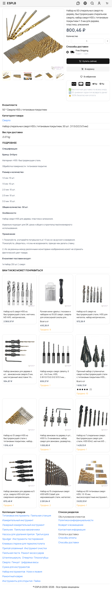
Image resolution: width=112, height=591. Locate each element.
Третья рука (42, 534)
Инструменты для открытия (17, 581)
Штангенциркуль (11, 557)
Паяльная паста (11, 553)
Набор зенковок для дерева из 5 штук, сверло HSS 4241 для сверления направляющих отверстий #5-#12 (19, 495)
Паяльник (7, 529)
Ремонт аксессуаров (32, 553)
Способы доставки (68, 542)
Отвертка (27, 557)
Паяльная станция (41, 515)
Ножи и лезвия (34, 571)
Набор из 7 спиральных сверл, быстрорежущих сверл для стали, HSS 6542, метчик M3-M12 (91, 439)
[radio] (67, 52)
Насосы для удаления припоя (18, 534)
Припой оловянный (12, 548)
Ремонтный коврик (12, 576)
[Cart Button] (107, 3)
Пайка (37, 581)
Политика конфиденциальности (75, 520)
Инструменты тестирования (28, 538)
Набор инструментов (13, 571)
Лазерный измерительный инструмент (23, 524)
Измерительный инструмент (17, 520)
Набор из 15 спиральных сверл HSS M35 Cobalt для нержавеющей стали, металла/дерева (55, 495)
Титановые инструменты (15, 515)
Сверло (6, 120)
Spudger (6, 538)
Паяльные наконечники (27, 529)
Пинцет (16, 562)
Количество (72, 36)
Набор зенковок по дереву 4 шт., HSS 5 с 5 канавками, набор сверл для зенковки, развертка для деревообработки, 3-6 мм (55, 439)
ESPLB (11, 3)
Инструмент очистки (35, 548)
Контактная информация (71, 529)
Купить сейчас (90, 61)
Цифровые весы (29, 562)
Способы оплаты (67, 537)
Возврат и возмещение (70, 524)
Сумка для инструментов (16, 567)
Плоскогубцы (41, 557)
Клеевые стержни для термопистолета (23, 543)
